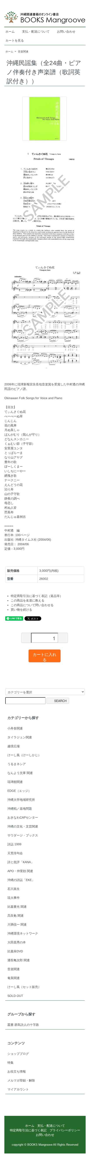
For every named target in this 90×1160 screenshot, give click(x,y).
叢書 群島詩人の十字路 (23, 1024)
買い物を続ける (21, 609)
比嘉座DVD (15, 951)
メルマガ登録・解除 (21, 1080)
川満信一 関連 (17, 924)
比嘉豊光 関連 (17, 906)
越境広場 (13, 746)
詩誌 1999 (14, 844)
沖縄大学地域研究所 (21, 799)
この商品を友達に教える (27, 600)
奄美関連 (13, 978)
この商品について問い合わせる (32, 605)
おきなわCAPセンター (22, 817)
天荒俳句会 (15, 853)
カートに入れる (44, 656)
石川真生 (13, 889)
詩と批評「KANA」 (20, 862)
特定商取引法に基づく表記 (28, 1130)
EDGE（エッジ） (19, 790)
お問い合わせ (66, 31)
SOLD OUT (15, 996)
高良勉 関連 (15, 915)
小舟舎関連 (15, 728)
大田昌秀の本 (16, 942)
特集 (10, 1062)
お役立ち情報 (16, 1071)
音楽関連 (23, 51)
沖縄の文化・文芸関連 (22, 826)
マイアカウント (18, 1089)
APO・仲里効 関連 (20, 871)
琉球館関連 (15, 782)
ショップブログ (18, 1053)
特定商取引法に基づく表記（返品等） (37, 596)
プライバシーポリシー (65, 1130)
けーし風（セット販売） (24, 987)
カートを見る (14, 40)
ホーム (10, 31)
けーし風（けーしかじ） (24, 755)
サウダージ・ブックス (22, 835)
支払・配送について (36, 31)
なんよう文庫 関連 (20, 773)
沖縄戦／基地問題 (19, 808)
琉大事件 (13, 897)
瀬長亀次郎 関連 (18, 960)
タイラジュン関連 (19, 737)
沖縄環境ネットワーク (22, 933)
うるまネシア (16, 764)
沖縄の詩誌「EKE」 (21, 880)
